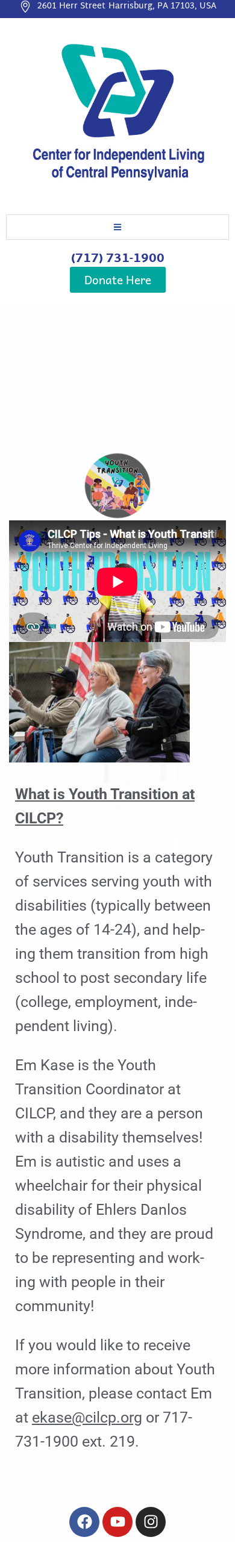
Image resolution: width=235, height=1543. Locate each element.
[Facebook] (84, 1522)
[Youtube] (117, 1522)
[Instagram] (151, 1522)
